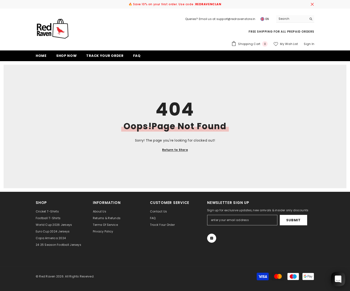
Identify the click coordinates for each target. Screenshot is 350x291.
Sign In (309, 44)
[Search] (295, 19)
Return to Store (175, 150)
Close (312, 4)
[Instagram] (211, 238)
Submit (293, 220)
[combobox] (291, 18)
